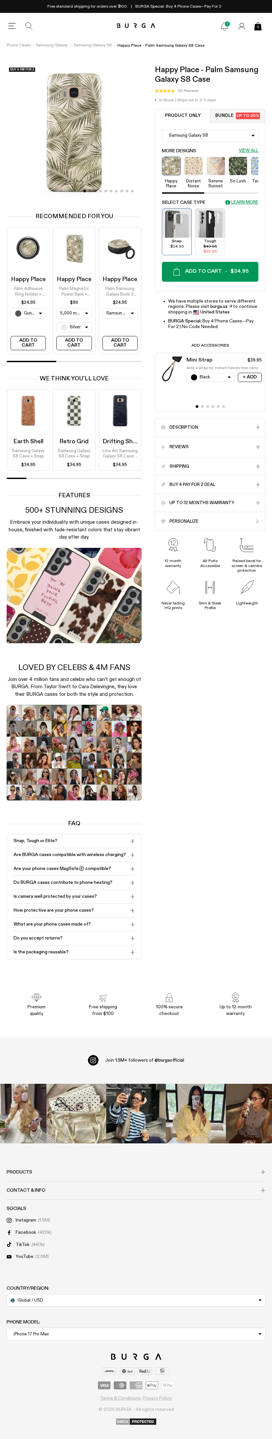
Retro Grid (74, 442)
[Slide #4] (105, 191)
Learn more (244, 202)
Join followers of (144, 1060)
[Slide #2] (95, 191)
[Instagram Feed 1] (136, 1113)
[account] (242, 26)
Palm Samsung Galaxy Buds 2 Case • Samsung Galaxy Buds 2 (120, 292)
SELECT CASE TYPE (183, 202)
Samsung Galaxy (52, 45)
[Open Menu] (12, 26)
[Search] (29, 26)
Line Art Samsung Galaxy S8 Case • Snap (120, 454)
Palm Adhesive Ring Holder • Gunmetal (28, 292)
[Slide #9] (132, 191)
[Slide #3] (100, 191)
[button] (176, 91)
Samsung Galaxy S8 (93, 45)
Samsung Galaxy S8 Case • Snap (28, 453)
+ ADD (250, 377)
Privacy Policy (157, 1398)
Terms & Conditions (120, 1398)
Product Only (183, 116)
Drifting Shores (123, 442)
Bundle (237, 116)
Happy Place (28, 279)
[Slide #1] (90, 191)
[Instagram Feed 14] (76, 1113)
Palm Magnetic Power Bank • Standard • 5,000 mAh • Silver (74, 292)
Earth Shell (28, 442)
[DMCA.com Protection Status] (136, 1422)
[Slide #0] (84, 191)
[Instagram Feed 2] (196, 1113)
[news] (224, 26)
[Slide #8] (127, 191)
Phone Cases (18, 45)
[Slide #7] (121, 191)
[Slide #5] (111, 191)
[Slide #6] (116, 191)
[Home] (136, 26)
